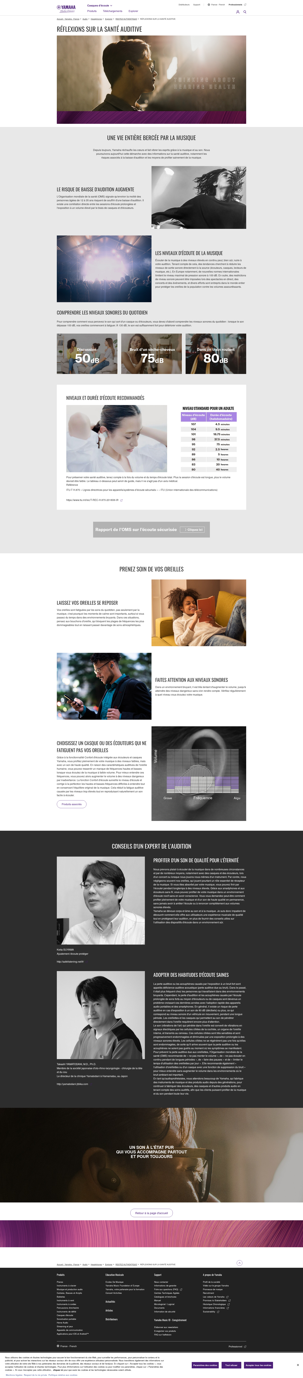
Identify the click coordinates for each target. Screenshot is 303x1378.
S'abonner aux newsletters (166, 1327)
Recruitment (208, 1292)
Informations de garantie (165, 1285)
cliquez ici (58, 1369)
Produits (92, 11)
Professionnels (235, 4)
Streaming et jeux (65, 1326)
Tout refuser (231, 1365)
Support (196, 4)
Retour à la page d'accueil (151, 1213)
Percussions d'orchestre (68, 1307)
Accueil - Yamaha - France (68, 19)
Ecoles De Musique (114, 1281)
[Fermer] (297, 1364)
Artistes (109, 1310)
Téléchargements (112, 11)
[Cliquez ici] (151, 530)
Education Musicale (115, 1275)
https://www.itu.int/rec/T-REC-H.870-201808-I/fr (92, 500)
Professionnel (235, 1346)
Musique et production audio (70, 1289)
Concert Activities (114, 1292)
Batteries (61, 1296)
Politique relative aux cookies (62, 1374)
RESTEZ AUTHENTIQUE (126, 19)
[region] (151, 1365)
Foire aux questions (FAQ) (166, 1289)
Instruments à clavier (66, 1285)
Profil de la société (211, 1281)
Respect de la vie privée (35, 1374)
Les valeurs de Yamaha (213, 1296)
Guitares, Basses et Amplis (69, 1292)
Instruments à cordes (66, 1304)
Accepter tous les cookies (258, 1365)
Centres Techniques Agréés (166, 1292)
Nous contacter (161, 1281)
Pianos (60, 1281)
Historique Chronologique (214, 1304)
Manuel (157, 1300)
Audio (85, 19)
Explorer (133, 11)
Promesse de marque (213, 1289)
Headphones (96, 19)
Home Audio (62, 1322)
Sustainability (209, 1311)
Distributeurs (184, 4)
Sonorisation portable (66, 1318)
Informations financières (214, 1307)
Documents (159, 1307)
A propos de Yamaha (212, 1275)
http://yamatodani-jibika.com (72, 1084)
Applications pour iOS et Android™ (73, 1333)
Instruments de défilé (66, 1311)
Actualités (110, 1301)
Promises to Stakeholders (215, 1300)
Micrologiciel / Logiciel (164, 1304)
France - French (218, 4)
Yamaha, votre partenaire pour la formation (125, 1289)
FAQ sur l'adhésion (162, 1334)
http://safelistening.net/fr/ (70, 961)
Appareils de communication (70, 1329)
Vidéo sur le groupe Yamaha (216, 1285)
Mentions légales (14, 1374)
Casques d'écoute (98, 5)
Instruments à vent (65, 1300)
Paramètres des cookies (205, 1365)
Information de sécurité (164, 1311)
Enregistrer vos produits (165, 1330)
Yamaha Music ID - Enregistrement (170, 1320)
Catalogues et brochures (165, 1296)
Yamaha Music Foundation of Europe (122, 1285)
